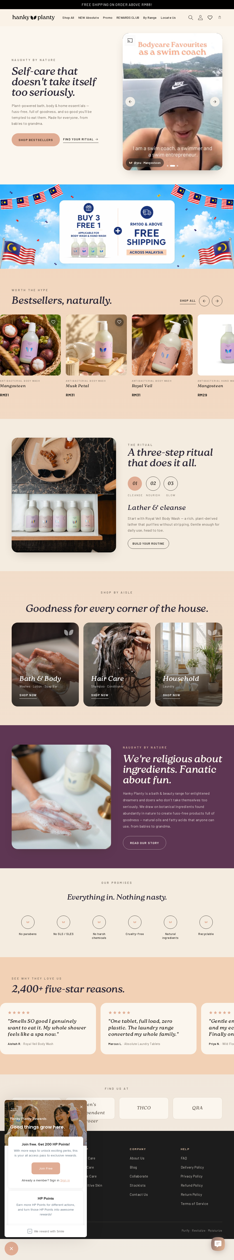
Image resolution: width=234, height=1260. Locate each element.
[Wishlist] (210, 17)
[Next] (217, 301)
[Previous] (204, 301)
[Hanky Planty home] (34, 17)
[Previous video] (130, 102)
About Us (137, 1158)
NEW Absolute (88, 17)
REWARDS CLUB (128, 17)
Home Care (88, 1176)
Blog (133, 1167)
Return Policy (191, 1194)
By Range (150, 17)
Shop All (68, 17)
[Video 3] (177, 166)
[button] (219, 17)
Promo (107, 17)
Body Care (87, 1158)
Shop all (188, 300)
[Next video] (215, 102)
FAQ (184, 1158)
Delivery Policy (192, 1167)
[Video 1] (167, 166)
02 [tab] (153, 484)
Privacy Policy (192, 1176)
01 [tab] (135, 484)
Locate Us (168, 17)
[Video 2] (172, 166)
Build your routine (148, 543)
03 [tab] (171, 484)
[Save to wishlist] (53, 322)
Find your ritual (78, 139)
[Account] (200, 17)
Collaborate (139, 1176)
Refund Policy (192, 1185)
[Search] (191, 17)
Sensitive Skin (90, 1185)
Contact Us (139, 1194)
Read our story (144, 843)
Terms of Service (194, 1203)
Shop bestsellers (36, 140)
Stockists (138, 1185)
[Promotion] (117, 226)
